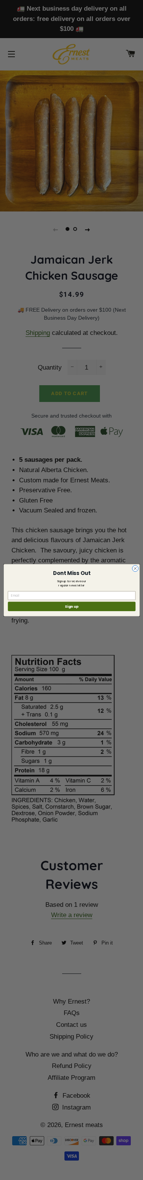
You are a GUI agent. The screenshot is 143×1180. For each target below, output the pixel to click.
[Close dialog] (135, 568)
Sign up (71, 606)
